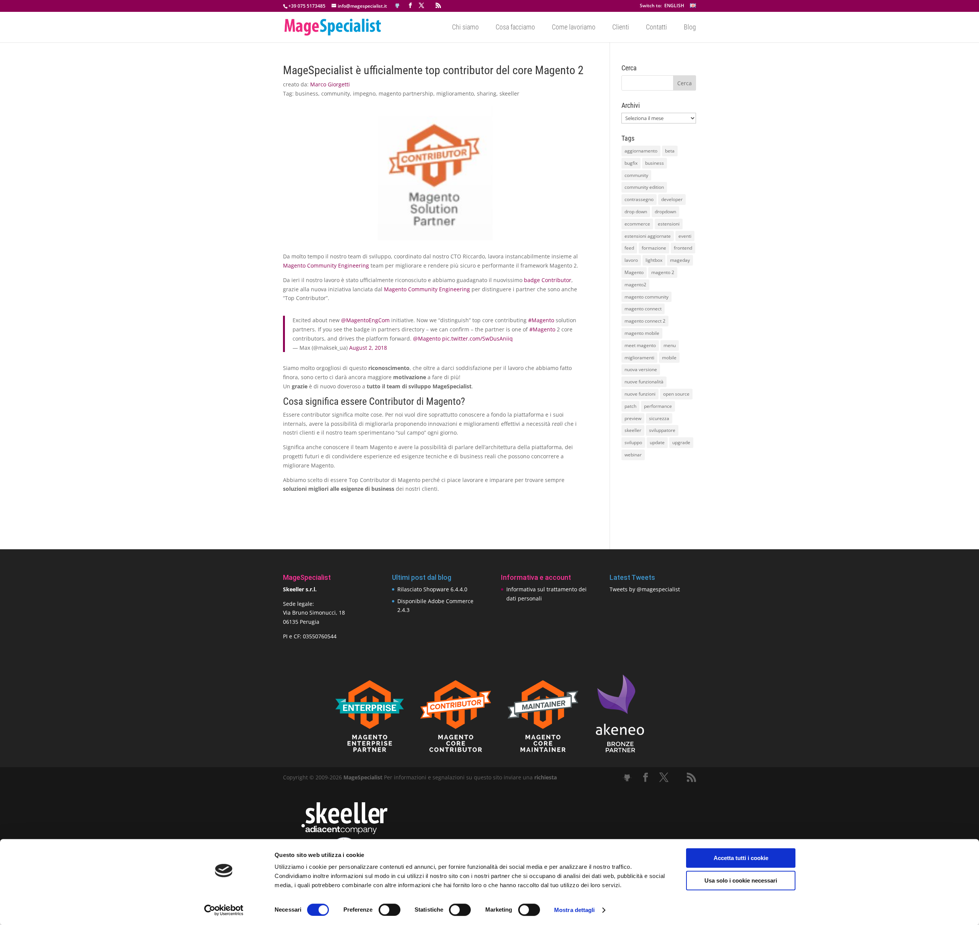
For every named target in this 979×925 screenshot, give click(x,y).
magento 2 (662, 272)
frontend (683, 248)
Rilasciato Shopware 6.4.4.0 (432, 589)
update (657, 442)
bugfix (630, 163)
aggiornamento (640, 151)
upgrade (681, 442)
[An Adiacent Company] (344, 832)
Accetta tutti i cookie (741, 858)
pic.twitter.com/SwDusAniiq (477, 338)
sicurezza (659, 418)
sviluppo (633, 442)
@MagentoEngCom (365, 320)
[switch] (389, 910)
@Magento (427, 338)
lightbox (654, 260)
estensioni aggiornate (647, 236)
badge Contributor (547, 280)
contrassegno (639, 199)
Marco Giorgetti (330, 84)
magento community (646, 297)
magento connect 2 (644, 321)
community (335, 93)
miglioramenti (639, 357)
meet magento (640, 345)
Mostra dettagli (574, 910)
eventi (684, 236)
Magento (634, 272)
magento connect (643, 308)
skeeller (509, 93)
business (306, 93)
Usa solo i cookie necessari (740, 880)
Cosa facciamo (515, 27)
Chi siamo (465, 27)
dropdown (665, 211)
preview (632, 418)
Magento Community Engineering (326, 265)
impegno (364, 93)
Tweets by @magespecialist (645, 589)
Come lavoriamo (573, 27)
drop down (635, 211)
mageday (680, 260)
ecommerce (637, 224)
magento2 (635, 284)
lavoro (631, 260)
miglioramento (455, 93)
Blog (690, 27)
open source (676, 394)
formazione (654, 248)
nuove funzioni (639, 394)
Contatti (656, 27)
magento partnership (406, 93)
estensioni (669, 224)
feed (629, 248)
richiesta (545, 777)
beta (670, 151)
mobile (669, 357)
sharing (486, 93)
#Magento (541, 320)
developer (672, 199)
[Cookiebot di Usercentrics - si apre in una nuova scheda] (223, 910)
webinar (633, 454)
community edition (644, 187)
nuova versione (640, 369)
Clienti (620, 27)
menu (670, 345)
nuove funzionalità (644, 381)
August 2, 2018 (368, 347)
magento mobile (641, 333)
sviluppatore (662, 430)
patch (630, 406)
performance (658, 406)
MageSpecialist (362, 777)
